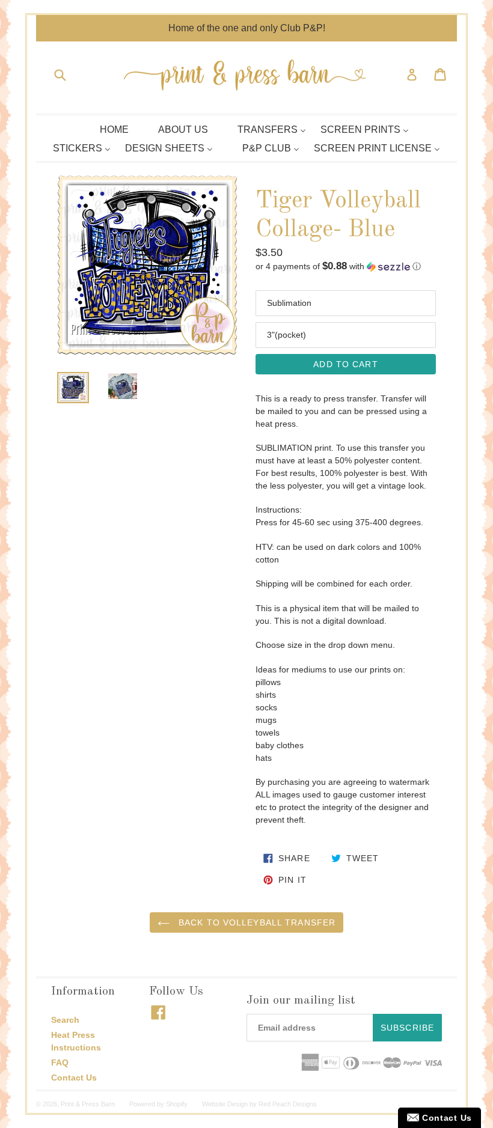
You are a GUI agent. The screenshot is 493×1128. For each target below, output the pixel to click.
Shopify (177, 1104)
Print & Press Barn (88, 1104)
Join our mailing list (300, 1001)
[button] (346, 266)
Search (65, 1020)
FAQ (60, 1062)
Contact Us (74, 1077)
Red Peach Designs (288, 1104)
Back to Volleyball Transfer (255, 922)
